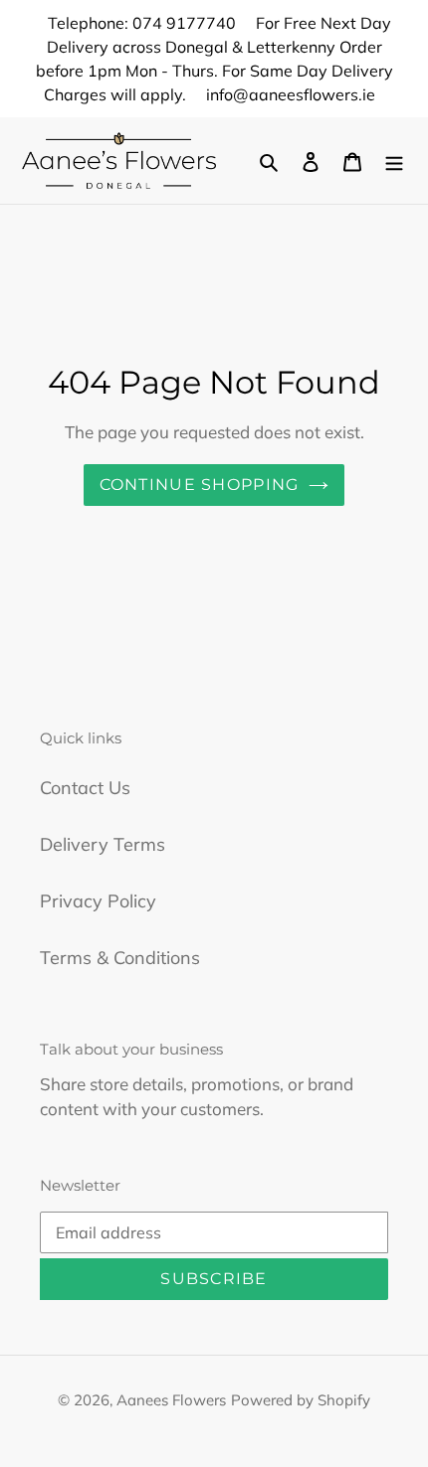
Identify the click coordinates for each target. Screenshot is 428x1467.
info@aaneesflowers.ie (290, 94)
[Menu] (394, 160)
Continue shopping (200, 484)
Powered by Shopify (300, 1399)
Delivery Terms (102, 844)
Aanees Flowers (171, 1399)
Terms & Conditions (120, 957)
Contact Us (85, 787)
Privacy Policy (98, 901)
